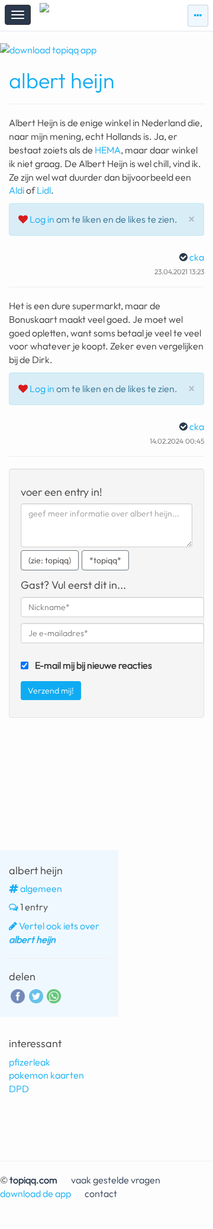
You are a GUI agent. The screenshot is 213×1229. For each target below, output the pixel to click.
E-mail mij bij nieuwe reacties (93, 665)
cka (196, 257)
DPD (19, 1089)
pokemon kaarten (46, 1075)
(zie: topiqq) (49, 560)
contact (101, 1193)
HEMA (108, 150)
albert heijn (62, 80)
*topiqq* (105, 560)
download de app (35, 1193)
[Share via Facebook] (18, 995)
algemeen (41, 888)
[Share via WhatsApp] (54, 996)
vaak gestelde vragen (115, 1180)
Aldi (16, 190)
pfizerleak (29, 1062)
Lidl (44, 190)
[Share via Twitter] (36, 995)
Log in (42, 219)
